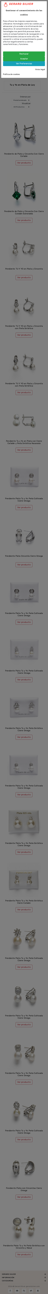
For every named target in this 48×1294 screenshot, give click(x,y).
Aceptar (24, 58)
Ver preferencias (24, 63)
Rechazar (24, 54)
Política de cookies (11, 74)
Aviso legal (40, 69)
